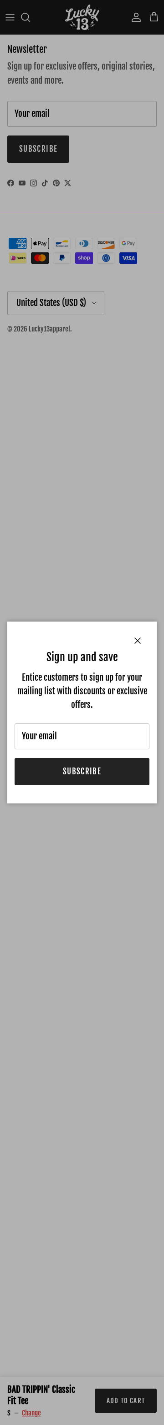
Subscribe (82, 771)
